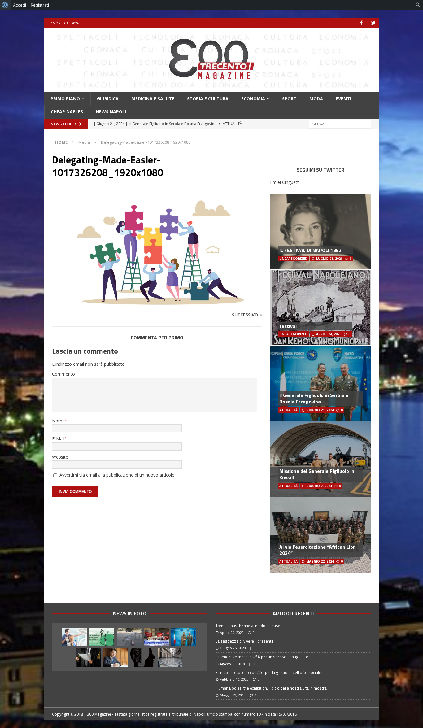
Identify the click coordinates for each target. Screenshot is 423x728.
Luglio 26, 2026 (329, 258)
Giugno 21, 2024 (320, 410)
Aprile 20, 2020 (232, 632)
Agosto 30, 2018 (232, 663)
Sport (289, 99)
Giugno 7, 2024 (319, 486)
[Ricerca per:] (340, 123)
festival (288, 326)
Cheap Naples (67, 112)
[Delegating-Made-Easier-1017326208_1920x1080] (157, 303)
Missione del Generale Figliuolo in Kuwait (316, 474)
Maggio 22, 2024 (320, 561)
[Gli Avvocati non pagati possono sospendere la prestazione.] (88, 657)
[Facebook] (361, 23)
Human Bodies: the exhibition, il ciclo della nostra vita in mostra (271, 688)
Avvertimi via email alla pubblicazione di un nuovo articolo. (117, 475)
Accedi (19, 4)
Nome (58, 421)
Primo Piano (65, 99)
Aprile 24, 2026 (328, 334)
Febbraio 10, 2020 (234, 679)
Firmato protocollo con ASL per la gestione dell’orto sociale (268, 672)
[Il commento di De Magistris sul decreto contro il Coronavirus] (115, 657)
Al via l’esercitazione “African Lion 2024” (317, 550)
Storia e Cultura (208, 99)
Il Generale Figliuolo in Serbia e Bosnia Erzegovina (313, 398)
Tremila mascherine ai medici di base (248, 625)
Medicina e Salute (152, 99)
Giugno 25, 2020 (233, 648)
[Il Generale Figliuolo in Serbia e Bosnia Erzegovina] (183, 637)
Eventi (343, 99)
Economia (253, 99)
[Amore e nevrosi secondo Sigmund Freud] (142, 657)
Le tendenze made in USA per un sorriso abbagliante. (262, 657)
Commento (63, 374)
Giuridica (108, 99)
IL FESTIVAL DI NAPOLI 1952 (310, 250)
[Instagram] (373, 23)
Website (60, 457)
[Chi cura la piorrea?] (74, 637)
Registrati (40, 4)
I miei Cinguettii (285, 182)
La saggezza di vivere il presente (244, 641)
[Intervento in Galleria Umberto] (170, 657)
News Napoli (111, 112)
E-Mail (58, 439)
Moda (316, 99)
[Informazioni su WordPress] (5, 5)
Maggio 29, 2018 (233, 695)
